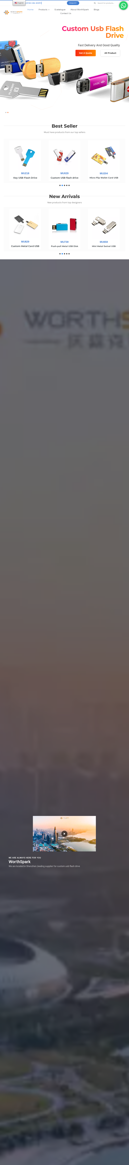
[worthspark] (13, 11)
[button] (5, 112)
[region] (64, 163)
